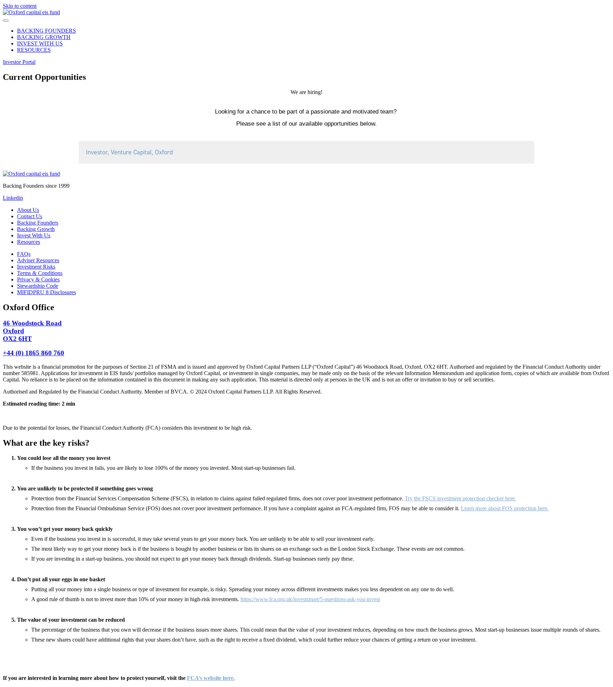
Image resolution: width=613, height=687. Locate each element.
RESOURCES (34, 50)
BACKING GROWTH (44, 37)
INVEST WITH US (40, 43)
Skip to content (20, 6)
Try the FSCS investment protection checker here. (460, 498)
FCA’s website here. (211, 678)
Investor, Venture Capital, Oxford (129, 152)
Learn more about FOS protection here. (505, 508)
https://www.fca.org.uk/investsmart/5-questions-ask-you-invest (310, 599)
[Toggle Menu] (6, 21)
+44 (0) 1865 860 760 (33, 353)
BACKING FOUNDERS (46, 31)
